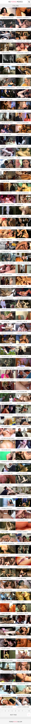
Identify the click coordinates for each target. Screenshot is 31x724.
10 (29, 711)
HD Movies (15, 1)
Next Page (13, 715)
